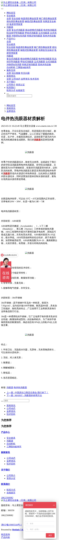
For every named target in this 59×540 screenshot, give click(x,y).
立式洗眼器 (43, 33)
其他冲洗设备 (49, 36)
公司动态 (16, 79)
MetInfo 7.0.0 (18, 530)
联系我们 (11, 87)
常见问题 (25, 73)
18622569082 (7, 497)
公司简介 (11, 84)
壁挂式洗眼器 (31, 33)
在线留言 (20, 90)
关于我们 (11, 82)
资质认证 (20, 84)
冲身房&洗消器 (19, 36)
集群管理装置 (16, 24)
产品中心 (11, 38)
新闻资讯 (11, 76)
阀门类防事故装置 (48, 18)
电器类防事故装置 (29, 18)
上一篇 (27, 392)
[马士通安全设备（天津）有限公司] (29, 4)
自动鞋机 (11, 67)
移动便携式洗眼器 (34, 30)
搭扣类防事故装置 (15, 21)
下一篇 (24, 395)
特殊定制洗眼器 (34, 36)
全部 (9, 18)
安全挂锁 (16, 18)
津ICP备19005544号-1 (11, 525)
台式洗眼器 (51, 61)
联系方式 (11, 90)
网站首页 (11, 13)
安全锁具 (11, 16)
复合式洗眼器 (18, 30)
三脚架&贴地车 (23, 67)
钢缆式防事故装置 (33, 21)
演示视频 (16, 73)
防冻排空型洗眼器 (15, 33)
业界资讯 (25, 79)
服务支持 (11, 70)
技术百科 (34, 79)
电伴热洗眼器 (50, 30)
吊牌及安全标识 (46, 50)
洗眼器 (10, 27)
